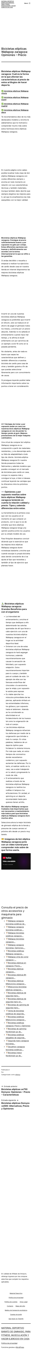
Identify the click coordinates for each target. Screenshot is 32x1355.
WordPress (20, 1347)
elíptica (17, 1074)
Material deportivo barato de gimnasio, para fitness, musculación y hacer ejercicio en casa (8, 4)
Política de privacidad (9, 1343)
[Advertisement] (16, 28)
